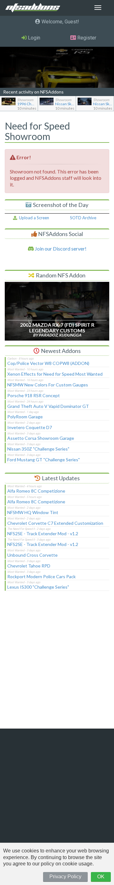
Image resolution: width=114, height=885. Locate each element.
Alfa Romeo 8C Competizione (36, 491)
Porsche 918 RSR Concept (33, 395)
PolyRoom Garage (25, 416)
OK (100, 876)
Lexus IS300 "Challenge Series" (38, 587)
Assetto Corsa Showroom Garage (40, 438)
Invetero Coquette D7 (29, 427)
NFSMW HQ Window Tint (32, 512)
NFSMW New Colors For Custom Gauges (47, 384)
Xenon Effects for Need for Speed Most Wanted (55, 374)
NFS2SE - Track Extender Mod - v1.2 (42, 533)
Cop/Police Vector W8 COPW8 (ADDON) (48, 363)
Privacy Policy (65, 876)
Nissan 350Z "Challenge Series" (38, 449)
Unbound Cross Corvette (32, 555)
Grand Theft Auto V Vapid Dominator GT (48, 406)
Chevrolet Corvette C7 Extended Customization (55, 523)
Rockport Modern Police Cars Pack (41, 576)
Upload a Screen (33, 217)
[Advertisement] (57, 664)
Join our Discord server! (60, 248)
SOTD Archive (83, 217)
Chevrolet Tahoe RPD (28, 565)
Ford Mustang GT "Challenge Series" (43, 459)
